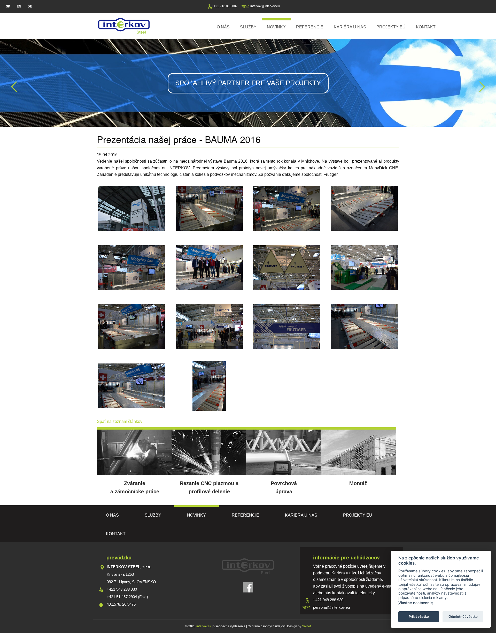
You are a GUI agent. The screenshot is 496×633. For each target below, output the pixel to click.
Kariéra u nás (350, 27)
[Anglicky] (19, 6)
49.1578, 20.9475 (121, 604)
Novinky (276, 27)
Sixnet (306, 626)
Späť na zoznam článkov (119, 421)
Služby (248, 27)
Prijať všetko (419, 616)
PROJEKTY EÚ (391, 27)
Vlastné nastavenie (415, 602)
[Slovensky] (8, 6)
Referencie (309, 27)
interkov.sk (203, 626)
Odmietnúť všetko (463, 616)
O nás (223, 27)
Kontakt (426, 27)
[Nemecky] (30, 6)
